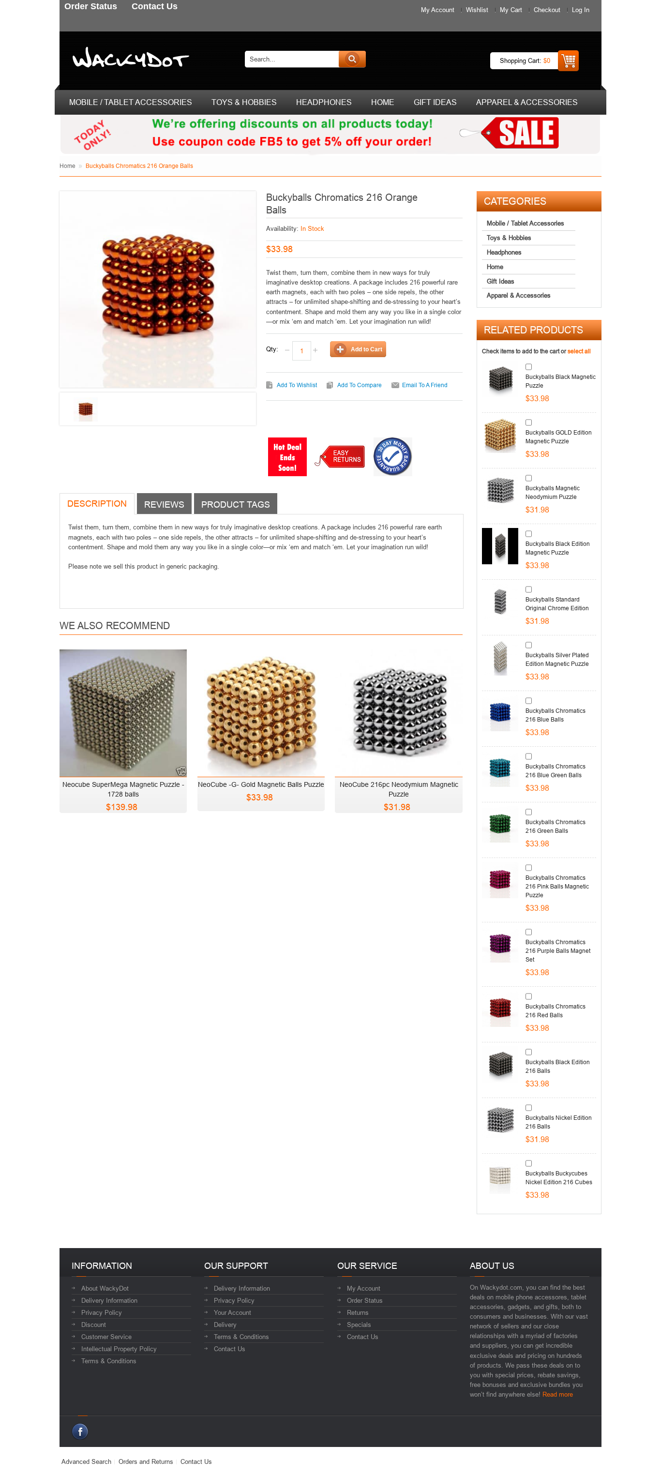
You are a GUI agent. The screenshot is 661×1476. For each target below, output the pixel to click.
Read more (557, 1394)
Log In (580, 10)
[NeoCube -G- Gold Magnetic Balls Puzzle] (261, 711)
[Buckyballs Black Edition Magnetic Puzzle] (500, 546)
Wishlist (477, 10)
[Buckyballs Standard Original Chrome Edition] (500, 602)
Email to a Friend (425, 385)
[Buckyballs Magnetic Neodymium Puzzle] (500, 490)
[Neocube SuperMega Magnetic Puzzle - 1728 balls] (123, 711)
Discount (93, 1324)
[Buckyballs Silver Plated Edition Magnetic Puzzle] (500, 657)
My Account (437, 10)
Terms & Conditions (108, 1361)
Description (97, 503)
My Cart (511, 10)
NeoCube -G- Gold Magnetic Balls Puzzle (261, 784)
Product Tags (235, 504)
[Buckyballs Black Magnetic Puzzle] (500, 379)
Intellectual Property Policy (119, 1349)
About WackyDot (105, 1288)
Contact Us (229, 1349)
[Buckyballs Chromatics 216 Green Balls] (500, 824)
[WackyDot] (129, 59)
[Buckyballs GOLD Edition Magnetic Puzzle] (500, 435)
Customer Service (106, 1336)
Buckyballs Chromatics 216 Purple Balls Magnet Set (558, 950)
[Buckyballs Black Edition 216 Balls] (500, 1064)
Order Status (365, 1300)
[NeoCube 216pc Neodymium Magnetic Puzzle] (398, 711)
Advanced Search (86, 1461)
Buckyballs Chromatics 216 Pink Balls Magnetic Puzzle (557, 886)
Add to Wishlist (297, 385)
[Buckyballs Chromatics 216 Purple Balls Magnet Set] (500, 944)
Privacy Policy (101, 1312)
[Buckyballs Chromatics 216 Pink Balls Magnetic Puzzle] (500, 880)
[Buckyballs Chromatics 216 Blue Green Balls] (500, 769)
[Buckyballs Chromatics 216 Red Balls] (500, 1009)
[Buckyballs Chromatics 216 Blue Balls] (500, 713)
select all (579, 351)
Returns (358, 1312)
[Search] (352, 59)
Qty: (272, 349)
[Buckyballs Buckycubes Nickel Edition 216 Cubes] (500, 1176)
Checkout (547, 10)
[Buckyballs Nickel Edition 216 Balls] (500, 1120)
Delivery (225, 1324)
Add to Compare (359, 385)
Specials (359, 1324)
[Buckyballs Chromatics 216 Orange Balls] (86, 409)
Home (67, 165)
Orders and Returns (146, 1461)
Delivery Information (109, 1300)
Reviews (164, 504)
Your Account (232, 1312)
